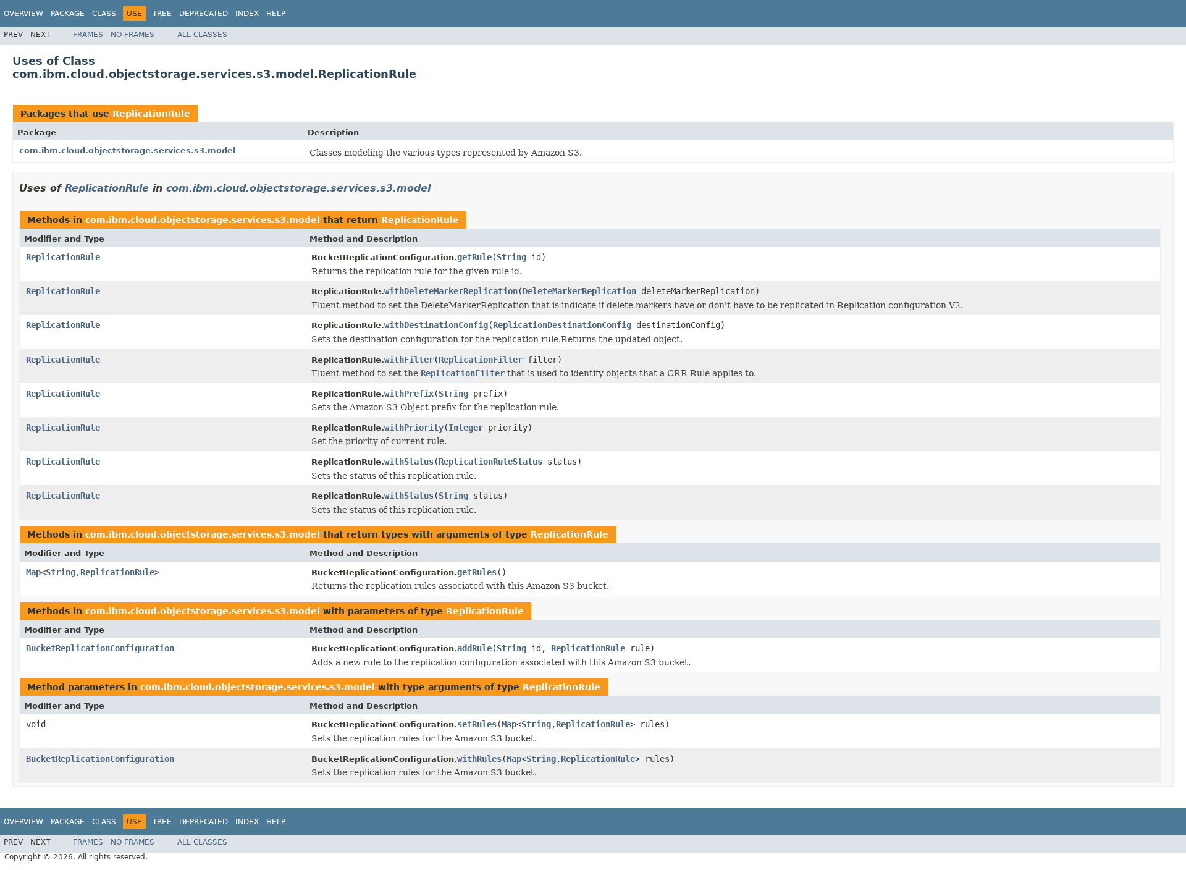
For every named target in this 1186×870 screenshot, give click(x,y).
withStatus (409, 462)
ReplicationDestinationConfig (562, 325)
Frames (88, 34)
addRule (474, 648)
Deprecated (203, 13)
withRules (479, 759)
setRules (477, 724)
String (511, 257)
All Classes (202, 34)
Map (33, 572)
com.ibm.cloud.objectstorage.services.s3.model (127, 150)
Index (247, 13)
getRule (474, 257)
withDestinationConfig (436, 325)
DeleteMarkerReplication (579, 291)
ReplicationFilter (481, 360)
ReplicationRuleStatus (490, 462)
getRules (477, 572)
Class (104, 13)
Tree (162, 13)
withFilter (409, 360)
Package (68, 13)
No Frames (132, 34)
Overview (23, 13)
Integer (465, 428)
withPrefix (409, 394)
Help (275, 13)
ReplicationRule (151, 114)
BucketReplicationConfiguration (100, 648)
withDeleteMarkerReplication (451, 291)
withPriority (414, 428)
